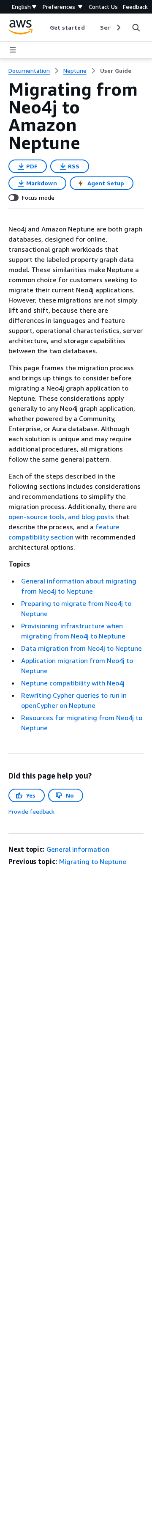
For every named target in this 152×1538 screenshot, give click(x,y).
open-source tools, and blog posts (61, 516)
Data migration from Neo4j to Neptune (81, 648)
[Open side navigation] (13, 50)
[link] (115, 70)
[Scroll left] (43, 27)
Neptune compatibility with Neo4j (73, 683)
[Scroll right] (118, 27)
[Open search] (136, 27)
